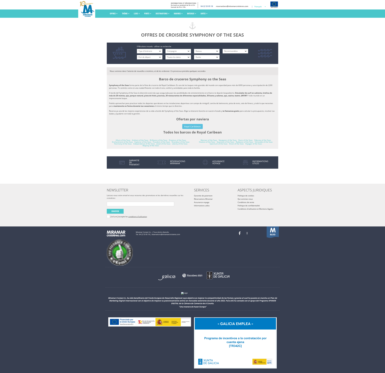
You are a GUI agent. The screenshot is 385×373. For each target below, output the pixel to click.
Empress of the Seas (177, 140)
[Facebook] (240, 233)
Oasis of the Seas (245, 140)
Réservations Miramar (203, 199)
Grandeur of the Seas (180, 142)
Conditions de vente (246, 202)
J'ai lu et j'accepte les (129, 217)
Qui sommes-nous (245, 199)
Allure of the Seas (123, 140)
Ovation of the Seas (207, 142)
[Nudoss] (247, 233)
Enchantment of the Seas (122, 142)
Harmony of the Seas (123, 143)
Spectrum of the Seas (219, 143)
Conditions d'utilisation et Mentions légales (255, 209)
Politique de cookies (246, 195)
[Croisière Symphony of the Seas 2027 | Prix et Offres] (87, 9)
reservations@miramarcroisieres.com (232, 6)
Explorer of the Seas (142, 142)
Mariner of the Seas (209, 140)
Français (258, 6)
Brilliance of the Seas (158, 140)
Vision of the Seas (236, 143)
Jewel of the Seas (163, 143)
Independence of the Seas (144, 143)
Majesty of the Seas (151, 145)
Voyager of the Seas (253, 143)
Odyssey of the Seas (262, 140)
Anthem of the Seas (140, 140)
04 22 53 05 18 (207, 6)
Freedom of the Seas (161, 142)
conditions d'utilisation (137, 216)
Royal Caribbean (192, 126)
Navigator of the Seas (228, 140)
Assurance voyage (201, 202)
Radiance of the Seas (244, 142)
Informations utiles (202, 205)
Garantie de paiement (203, 195)
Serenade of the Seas (264, 142)
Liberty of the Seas (180, 143)
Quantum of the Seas (225, 142)
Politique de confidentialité (249, 205)
